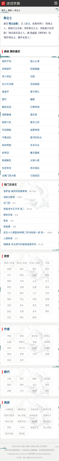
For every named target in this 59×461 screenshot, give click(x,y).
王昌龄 (47, 348)
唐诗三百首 (9, 263)
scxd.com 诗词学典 (27, 454)
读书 (35, 311)
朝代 (7, 371)
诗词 (13, 446)
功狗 (32, 76)
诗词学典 (13, 3)
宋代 (47, 385)
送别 (9, 305)
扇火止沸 (34, 61)
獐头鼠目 (47, 421)
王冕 (11, 221)
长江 (47, 281)
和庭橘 (6, 226)
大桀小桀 (34, 160)
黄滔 (9, 354)
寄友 (5, 220)
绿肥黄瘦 (6, 114)
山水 (35, 281)
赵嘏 (9, 342)
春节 (22, 293)
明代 (35, 391)
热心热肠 (47, 427)
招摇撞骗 (34, 69)
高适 (9, 348)
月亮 (22, 281)
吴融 (47, 354)
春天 (22, 269)
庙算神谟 (34, 130)
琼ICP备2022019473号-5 (33, 458)
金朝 (9, 391)
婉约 (22, 317)
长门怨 (6, 203)
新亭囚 (5, 153)
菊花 (47, 275)
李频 (9, 336)
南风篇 (22, 433)
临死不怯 (6, 61)
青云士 (7, 18)
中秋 (47, 293)
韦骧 (14, 227)
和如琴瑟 (6, 145)
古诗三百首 (35, 263)
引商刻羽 (34, 175)
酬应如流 (6, 107)
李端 (35, 342)
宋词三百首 (22, 263)
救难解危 (6, 160)
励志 (9, 311)
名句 (18, 446)
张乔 (14, 203)
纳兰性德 (32, 191)
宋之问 (22, 348)
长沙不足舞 (7, 84)
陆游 (16, 215)
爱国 (47, 299)
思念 (35, 305)
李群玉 (22, 342)
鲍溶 (22, 336)
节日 (9, 293)
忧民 (9, 317)
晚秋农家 (8, 215)
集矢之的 (34, 122)
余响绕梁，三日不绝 (35, 416)
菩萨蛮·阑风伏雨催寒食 (15, 191)
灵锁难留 (34, 84)
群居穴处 (6, 122)
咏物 (9, 269)
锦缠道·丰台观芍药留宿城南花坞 (19, 244)
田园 (22, 287)
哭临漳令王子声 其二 (14, 209)
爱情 (47, 305)
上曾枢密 (8, 238)
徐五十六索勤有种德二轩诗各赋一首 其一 (24, 232)
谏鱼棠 (35, 421)
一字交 (22, 427)
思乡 (22, 305)
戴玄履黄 (34, 153)
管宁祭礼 (34, 92)
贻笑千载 (47, 409)
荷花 (35, 275)
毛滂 (16, 239)
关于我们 (43, 446)
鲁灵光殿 (9, 433)
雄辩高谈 (22, 409)
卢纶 (35, 354)
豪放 (35, 317)
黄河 (9, 287)
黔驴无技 (9, 421)
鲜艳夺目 (22, 421)
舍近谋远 (34, 168)
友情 (22, 311)
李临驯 (19, 197)
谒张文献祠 (9, 197)
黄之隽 (40, 245)
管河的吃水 (36, 137)
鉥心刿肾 (22, 415)
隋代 (9, 385)
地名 (47, 287)
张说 (9, 360)
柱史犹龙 (6, 168)
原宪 (9, 427)
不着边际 (6, 137)
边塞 (35, 287)
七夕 (35, 293)
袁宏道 (29, 209)
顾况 (35, 348)
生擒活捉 (35, 409)
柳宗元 (47, 336)
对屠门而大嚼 (9, 175)
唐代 (22, 385)
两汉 (22, 379)
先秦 (9, 379)
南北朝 (47, 379)
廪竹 (4, 99)
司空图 (47, 342)
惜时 (47, 311)
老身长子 (47, 415)
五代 (35, 385)
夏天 (35, 269)
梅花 (22, 275)
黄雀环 (5, 92)
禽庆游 (33, 114)
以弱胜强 (9, 409)
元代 (22, 391)
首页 (3, 10)
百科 (37, 446)
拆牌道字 (6, 69)
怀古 (22, 299)
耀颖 (32, 99)
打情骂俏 (34, 107)
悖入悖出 (6, 76)
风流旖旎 (6, 130)
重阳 (9, 299)
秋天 (47, 269)
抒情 (35, 299)
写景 (47, 263)
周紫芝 (49, 233)
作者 (7, 329)
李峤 (22, 354)
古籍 (32, 446)
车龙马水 (34, 145)
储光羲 (35, 336)
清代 (47, 391)
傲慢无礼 (35, 427)
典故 (10, 10)
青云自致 (13, 23)
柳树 (9, 281)
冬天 (9, 275)
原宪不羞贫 (9, 415)
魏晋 (35, 379)
